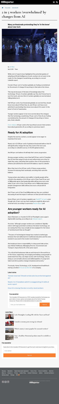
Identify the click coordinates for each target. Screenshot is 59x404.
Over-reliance (12, 125)
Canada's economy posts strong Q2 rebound (28, 322)
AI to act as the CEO (25, 267)
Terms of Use (33, 371)
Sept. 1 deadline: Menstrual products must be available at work (33, 337)
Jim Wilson (11, 67)
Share (16, 69)
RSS (17, 375)
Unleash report (37, 219)
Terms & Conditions (42, 371)
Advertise (51, 371)
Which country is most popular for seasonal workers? (31, 329)
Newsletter (10, 371)
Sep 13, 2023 (10, 69)
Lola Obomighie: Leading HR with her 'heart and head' (32, 315)
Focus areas (7, 7)
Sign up (44, 304)
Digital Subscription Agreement (21, 371)
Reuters (35, 203)
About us (4, 373)
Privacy (16, 373)
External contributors (49, 373)
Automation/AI (15, 7)
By (11, 67)
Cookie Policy (23, 373)
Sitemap (12, 375)
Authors (40, 373)
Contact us (10, 373)
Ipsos (40, 203)
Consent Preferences (32, 373)
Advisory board (5, 375)
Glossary (4, 371)
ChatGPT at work (41, 199)
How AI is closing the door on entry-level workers (25, 288)
